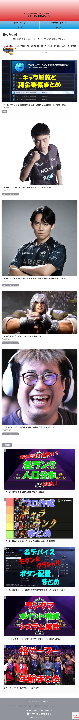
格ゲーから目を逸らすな (38, 15)
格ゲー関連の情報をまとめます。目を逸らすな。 (39, 710)
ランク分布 (19, 27)
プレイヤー (59, 27)
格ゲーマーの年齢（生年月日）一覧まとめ (21, 687)
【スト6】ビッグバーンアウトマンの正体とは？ (21, 336)
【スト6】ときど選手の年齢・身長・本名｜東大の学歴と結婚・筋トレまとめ (34, 278)
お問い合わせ (47, 701)
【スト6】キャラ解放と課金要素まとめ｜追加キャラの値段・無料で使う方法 (34, 104)
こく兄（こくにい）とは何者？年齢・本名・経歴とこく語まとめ (28, 427)
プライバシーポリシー (35, 701)
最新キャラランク (20, 23)
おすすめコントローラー (59, 23)
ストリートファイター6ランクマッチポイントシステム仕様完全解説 (32, 638)
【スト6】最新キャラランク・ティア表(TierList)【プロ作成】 (30, 541)
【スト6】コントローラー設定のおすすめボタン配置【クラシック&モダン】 (35, 589)
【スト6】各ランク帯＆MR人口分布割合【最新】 (24, 492)
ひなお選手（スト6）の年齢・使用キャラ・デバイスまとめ (26, 187)
